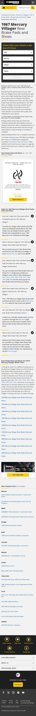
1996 (28, 277)
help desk (21, 319)
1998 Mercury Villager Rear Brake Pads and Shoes (16, 426)
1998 (20, 277)
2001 (8, 277)
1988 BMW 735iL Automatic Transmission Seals (16, 512)
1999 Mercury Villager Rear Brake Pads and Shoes (16, 433)
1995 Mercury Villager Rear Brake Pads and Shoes (16, 406)
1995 (4, 280)
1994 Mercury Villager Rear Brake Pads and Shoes (16, 399)
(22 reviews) (18, 196)
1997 (24, 277)
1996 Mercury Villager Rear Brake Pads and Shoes (16, 413)
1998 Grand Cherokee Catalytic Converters (15, 535)
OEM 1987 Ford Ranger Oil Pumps (12, 606)
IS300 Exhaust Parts (7, 566)
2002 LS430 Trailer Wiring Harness (12, 571)
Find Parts (18, 77)
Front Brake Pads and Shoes (18, 142)
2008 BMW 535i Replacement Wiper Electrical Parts (17, 517)
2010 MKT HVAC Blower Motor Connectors (14, 546)
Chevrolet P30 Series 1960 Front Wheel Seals (15, 579)
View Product (18, 200)
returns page (12, 351)
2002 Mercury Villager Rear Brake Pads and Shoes (16, 454)
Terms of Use (11, 702)
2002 (4, 277)
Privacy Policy (4, 702)
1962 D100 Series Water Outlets (11, 525)
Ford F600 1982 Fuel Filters (9, 601)
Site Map (17, 702)
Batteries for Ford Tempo (9, 611)
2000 (12, 277)
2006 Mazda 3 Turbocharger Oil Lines (13, 556)
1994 (11, 280)
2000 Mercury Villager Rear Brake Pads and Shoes (16, 440)
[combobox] (26, 8)
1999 (16, 277)
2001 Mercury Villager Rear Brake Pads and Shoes (16, 447)
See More (18, 189)
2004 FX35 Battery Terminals (10, 625)
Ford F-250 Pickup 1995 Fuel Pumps (12, 616)
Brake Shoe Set (12, 254)
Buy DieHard (18, 475)
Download (18, 685)
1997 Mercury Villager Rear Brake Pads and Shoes (16, 419)
